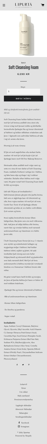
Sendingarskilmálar (24, 417)
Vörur (23, 388)
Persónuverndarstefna (23, 399)
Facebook (25, 423)
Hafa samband (24, 396)
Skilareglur (23, 413)
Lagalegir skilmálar (23, 405)
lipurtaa (27, 432)
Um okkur (23, 392)
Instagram (24, 426)
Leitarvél (23, 384)
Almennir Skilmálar (23, 409)
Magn (23, 87)
